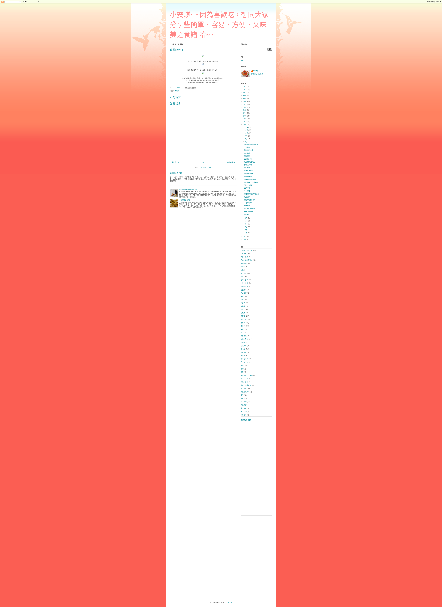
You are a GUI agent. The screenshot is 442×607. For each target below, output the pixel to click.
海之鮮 (243, 313)
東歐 (242, 299)
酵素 (242, 369)
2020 (245, 95)
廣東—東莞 (244, 379)
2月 (246, 230)
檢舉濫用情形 (246, 420)
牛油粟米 (247, 191)
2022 (245, 90)
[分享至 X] (190, 88)
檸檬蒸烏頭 (248, 165)
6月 (246, 218)
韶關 (242, 372)
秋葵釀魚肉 (248, 176)
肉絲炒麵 (247, 153)
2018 (245, 101)
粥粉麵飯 (244, 352)
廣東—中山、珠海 (247, 375)
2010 (245, 125)
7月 (246, 142)
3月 (246, 227)
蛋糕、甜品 (244, 339)
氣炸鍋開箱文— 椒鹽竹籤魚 (188, 189)
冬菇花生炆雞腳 (184, 200)
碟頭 (242, 365)
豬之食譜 (244, 388)
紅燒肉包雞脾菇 (249, 162)
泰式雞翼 (247, 168)
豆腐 (242, 296)
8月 (246, 139)
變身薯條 (244, 415)
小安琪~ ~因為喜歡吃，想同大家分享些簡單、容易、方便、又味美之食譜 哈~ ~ (219, 25)
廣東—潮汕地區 (246, 385)
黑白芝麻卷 (248, 188)
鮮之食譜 (244, 405)
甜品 (242, 332)
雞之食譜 (244, 408)
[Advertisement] (282, 432)
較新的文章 (175, 162)
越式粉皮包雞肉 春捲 (251, 144)
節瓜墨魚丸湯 (248, 150)
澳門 (242, 395)
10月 (246, 133)
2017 (245, 104)
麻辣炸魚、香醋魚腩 (251, 182)
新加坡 (243, 356)
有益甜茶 (244, 290)
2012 (245, 119)
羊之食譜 (244, 293)
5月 (246, 221)
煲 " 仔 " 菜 (244, 359)
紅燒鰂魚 (247, 197)
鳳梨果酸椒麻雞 (249, 200)
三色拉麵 (247, 147)
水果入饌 (244, 263)
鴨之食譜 (244, 402)
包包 (242, 276)
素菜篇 (243, 316)
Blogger (229, 602)
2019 (245, 98)
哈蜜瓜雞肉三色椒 (250, 179)
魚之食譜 (244, 346)
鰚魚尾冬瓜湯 (248, 171)
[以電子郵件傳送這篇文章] (186, 88)
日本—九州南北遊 (247, 260)
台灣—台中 (244, 280)
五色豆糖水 (248, 203)
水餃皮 (243, 267)
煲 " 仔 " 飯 (244, 362)
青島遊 (243, 303)
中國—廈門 (244, 257)
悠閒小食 (244, 319)
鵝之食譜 (244, 411)
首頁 (203, 162)
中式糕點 (244, 253)
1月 (246, 233)
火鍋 (242, 270)
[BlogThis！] (188, 88)
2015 (245, 110)
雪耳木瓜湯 (248, 185)
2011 (245, 122)
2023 (245, 87)
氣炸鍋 (243, 309)
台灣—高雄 (244, 286)
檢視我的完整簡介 (257, 74)
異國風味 (244, 336)
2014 (245, 113)
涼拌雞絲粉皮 (248, 173)
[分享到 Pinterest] (195, 88)
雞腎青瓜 (247, 156)
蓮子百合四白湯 (176, 173)
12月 (246, 127)
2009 (245, 236)
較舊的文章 (231, 162)
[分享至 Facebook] (193, 88)
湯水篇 (243, 349)
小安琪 (255, 71)
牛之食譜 (244, 273)
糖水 (242, 398)
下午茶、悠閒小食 (247, 250)
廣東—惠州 (244, 382)
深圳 (242, 329)
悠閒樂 (243, 323)
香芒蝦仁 (247, 214)
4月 (246, 224)
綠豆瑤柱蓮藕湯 (249, 208)
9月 (246, 136)
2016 (245, 107)
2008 (245, 239)
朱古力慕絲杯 (248, 211)
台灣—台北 (244, 283)
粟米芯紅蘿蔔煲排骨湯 (251, 194)
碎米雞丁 (247, 206)
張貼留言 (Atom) (205, 167)
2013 (245, 116)
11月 (246, 130)
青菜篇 (177, 91)
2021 (245, 92)
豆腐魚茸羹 (248, 159)
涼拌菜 (243, 326)
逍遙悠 (243, 342)
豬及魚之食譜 (245, 392)
